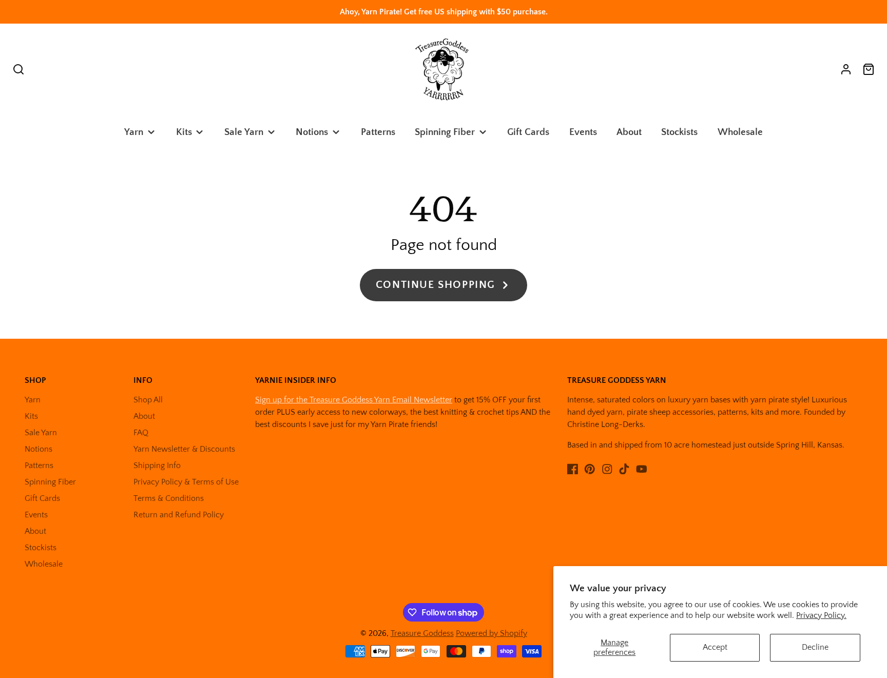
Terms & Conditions (168, 498)
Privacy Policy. (821, 615)
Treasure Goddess (422, 633)
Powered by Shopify (491, 633)
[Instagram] (607, 469)
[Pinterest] (589, 469)
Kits (184, 132)
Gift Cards (528, 132)
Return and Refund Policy (178, 514)
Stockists (679, 132)
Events (583, 132)
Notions (312, 132)
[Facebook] (573, 469)
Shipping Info (157, 465)
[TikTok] (624, 469)
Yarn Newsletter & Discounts (184, 449)
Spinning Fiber (445, 132)
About (629, 132)
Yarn (133, 132)
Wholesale (740, 132)
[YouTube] (641, 469)
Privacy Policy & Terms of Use (186, 482)
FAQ (140, 432)
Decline (815, 647)
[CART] (868, 69)
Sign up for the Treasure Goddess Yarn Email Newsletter (353, 399)
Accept (715, 647)
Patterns (378, 132)
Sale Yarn (243, 132)
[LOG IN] (846, 69)
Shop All (148, 399)
